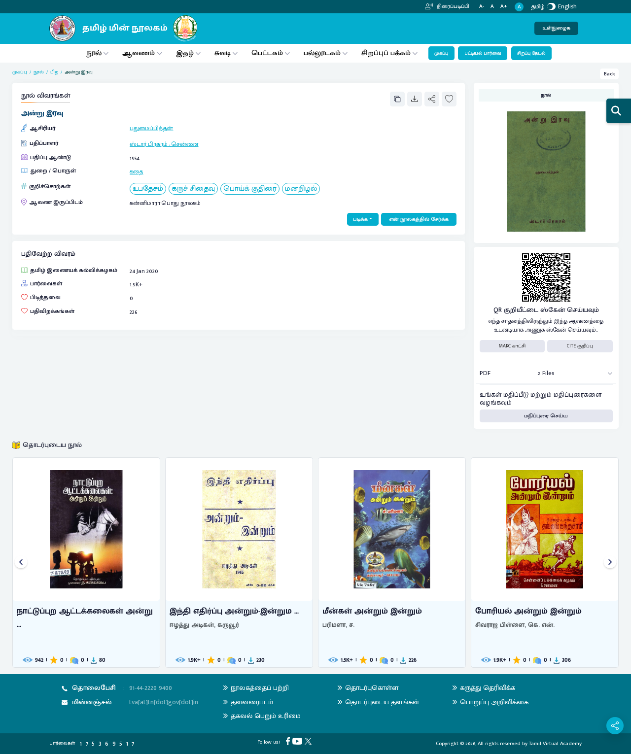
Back (609, 73)
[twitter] (309, 741)
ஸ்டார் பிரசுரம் (149, 144)
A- (481, 6)
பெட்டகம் (267, 53)
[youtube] (298, 741)
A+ (503, 6)
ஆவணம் (139, 53)
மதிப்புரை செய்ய (546, 415)
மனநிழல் (301, 189)
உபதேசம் (148, 189)
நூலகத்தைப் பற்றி (260, 688)
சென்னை (185, 144)
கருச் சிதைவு (193, 189)
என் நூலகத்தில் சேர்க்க (419, 219)
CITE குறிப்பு (580, 346)
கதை (136, 171)
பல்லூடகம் (322, 53)
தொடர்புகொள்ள (371, 688)
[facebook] (289, 741)
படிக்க (360, 219)
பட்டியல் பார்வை (482, 53)
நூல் (94, 53)
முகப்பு (441, 53)
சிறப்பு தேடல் (531, 53)
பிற (54, 72)
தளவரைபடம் (252, 702)
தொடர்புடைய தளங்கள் (382, 702)
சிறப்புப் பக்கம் (386, 53)
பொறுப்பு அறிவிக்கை (494, 702)
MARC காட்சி (512, 346)
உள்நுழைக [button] (556, 28)
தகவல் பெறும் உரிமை (266, 716)
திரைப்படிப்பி (452, 6)
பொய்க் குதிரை (250, 189)
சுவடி (222, 53)
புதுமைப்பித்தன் (151, 128)
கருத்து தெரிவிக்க (487, 688)
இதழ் (185, 53)
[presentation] (21, 562)
